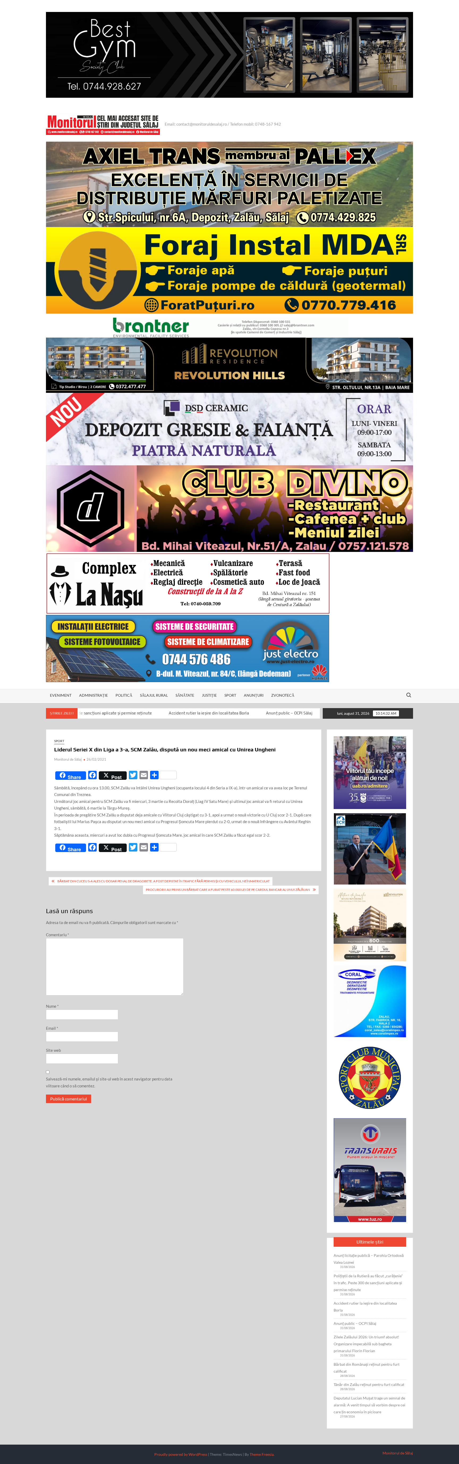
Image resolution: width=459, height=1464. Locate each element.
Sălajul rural (154, 695)
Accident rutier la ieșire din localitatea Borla (126, 713)
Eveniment (60, 695)
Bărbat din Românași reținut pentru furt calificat (367, 1367)
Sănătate (185, 695)
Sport (230, 695)
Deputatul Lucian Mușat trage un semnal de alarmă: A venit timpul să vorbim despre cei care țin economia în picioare (369, 1405)
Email (52, 1028)
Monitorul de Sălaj (68, 759)
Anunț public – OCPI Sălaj (206, 713)
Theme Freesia (262, 1454)
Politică (124, 695)
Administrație (93, 695)
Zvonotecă (282, 695)
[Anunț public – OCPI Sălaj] (176, 712)
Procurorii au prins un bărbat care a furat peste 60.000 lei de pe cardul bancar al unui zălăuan (228, 890)
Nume (52, 1006)
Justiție (209, 695)
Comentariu (57, 934)
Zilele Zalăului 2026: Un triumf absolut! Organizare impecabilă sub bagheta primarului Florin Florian (366, 1344)
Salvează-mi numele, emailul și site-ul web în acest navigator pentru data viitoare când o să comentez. (109, 1082)
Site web (53, 1050)
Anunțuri (254, 695)
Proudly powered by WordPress (180, 1454)
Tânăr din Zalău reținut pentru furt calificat (369, 1384)
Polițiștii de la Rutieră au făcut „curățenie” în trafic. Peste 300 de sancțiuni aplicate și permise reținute (368, 1283)
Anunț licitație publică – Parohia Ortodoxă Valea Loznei (369, 1259)
